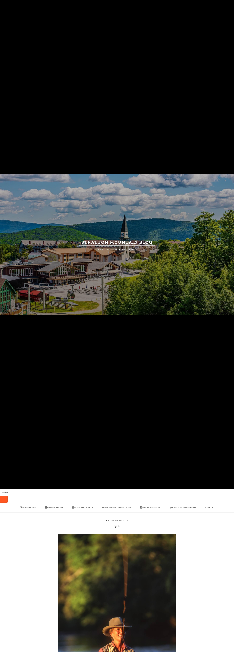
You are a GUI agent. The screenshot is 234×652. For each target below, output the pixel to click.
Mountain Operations (117, 507)
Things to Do (55, 507)
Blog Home (29, 507)
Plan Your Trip (83, 507)
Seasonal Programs (183, 507)
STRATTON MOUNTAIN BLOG (117, 242)
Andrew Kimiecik (118, 520)
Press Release (151, 507)
